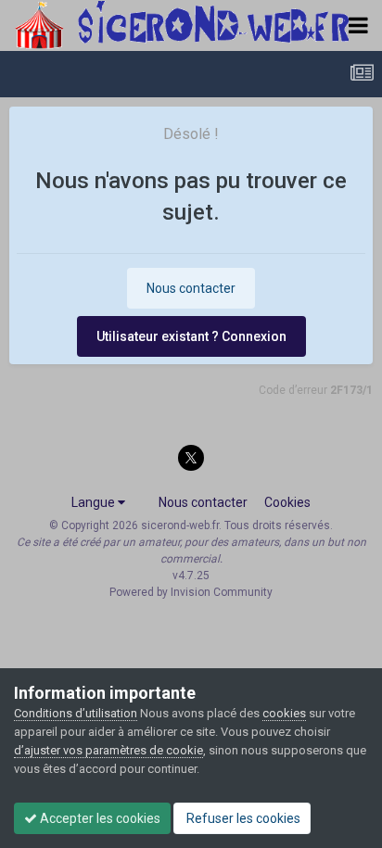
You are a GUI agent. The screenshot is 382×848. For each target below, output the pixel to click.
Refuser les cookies (242, 818)
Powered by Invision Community (191, 592)
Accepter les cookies (98, 818)
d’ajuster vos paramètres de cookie (108, 750)
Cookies (287, 502)
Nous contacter (191, 288)
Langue (94, 502)
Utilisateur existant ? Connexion (191, 336)
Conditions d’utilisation (75, 713)
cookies (284, 713)
